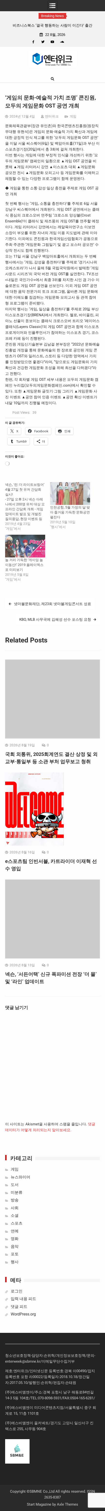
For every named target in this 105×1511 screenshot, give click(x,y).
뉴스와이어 (20, 1177)
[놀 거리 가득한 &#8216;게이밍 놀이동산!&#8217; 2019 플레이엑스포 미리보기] (25, 546)
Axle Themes (67, 1504)
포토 (15, 1254)
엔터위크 (52, 116)
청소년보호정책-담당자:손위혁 (30, 1355)
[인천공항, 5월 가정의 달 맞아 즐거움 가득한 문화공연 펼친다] (70, 493)
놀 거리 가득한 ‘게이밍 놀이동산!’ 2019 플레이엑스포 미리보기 (24, 565)
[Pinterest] (71, 42)
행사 (15, 1262)
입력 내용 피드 (23, 1298)
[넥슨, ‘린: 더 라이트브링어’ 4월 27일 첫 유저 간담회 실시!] (27, 506)
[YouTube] (52, 42)
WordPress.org (23, 1314)
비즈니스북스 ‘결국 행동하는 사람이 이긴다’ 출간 (52, 25)
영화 (15, 1238)
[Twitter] (43, 42)
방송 (15, 1200)
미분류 (16, 1192)
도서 (15, 1184)
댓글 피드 (19, 1306)
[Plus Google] (62, 42)
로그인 (16, 1291)
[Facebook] (33, 42)
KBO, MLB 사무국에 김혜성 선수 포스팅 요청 (55, 619)
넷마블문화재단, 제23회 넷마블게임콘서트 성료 (52, 604)
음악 (15, 1246)
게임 (73, 116)
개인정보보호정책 (70, 1355)
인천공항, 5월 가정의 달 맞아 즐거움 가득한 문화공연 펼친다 (70, 512)
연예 (15, 1231)
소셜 (15, 1215)
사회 (15, 1208)
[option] (52, 25)
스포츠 (16, 1223)
